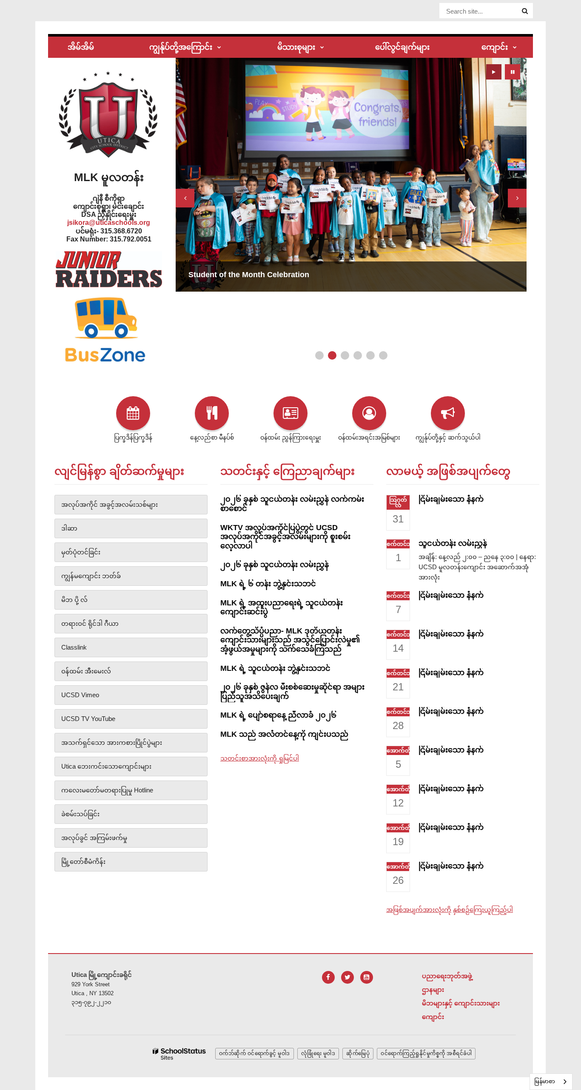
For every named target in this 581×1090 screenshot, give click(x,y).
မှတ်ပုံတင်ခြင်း (80, 552)
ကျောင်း (433, 1016)
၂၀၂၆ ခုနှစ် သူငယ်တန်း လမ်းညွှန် (274, 564)
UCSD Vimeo (80, 694)
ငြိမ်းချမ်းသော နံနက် (451, 499)
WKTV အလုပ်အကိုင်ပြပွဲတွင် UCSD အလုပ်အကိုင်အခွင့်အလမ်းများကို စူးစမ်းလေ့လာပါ (285, 536)
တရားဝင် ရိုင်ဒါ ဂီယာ (90, 623)
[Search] (525, 11)
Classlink (74, 647)
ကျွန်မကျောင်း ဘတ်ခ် (91, 575)
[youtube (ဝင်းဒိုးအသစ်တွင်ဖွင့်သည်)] (366, 977)
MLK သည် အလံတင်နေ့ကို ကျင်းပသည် (284, 734)
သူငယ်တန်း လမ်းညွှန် (453, 543)
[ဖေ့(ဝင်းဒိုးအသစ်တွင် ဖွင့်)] (328, 977)
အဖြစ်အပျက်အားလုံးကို (418, 909)
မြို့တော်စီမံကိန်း (83, 861)
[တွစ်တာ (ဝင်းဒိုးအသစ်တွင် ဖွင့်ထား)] (347, 977)
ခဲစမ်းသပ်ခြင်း (80, 814)
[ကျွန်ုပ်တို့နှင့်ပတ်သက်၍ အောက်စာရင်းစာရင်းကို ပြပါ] (219, 48)
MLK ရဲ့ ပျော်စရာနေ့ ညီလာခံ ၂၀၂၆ (278, 715)
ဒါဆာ (69, 528)
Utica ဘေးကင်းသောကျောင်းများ (106, 766)
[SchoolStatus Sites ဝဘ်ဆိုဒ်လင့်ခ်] (179, 1054)
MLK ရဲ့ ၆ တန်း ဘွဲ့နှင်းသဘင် (268, 583)
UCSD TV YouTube (88, 718)
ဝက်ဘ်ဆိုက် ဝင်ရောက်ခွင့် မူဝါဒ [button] (254, 1053)
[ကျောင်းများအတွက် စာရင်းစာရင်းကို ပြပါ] (515, 48)
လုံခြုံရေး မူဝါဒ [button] (318, 1053)
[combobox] (551, 1081)
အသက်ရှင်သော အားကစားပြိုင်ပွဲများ (111, 742)
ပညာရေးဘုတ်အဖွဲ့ (447, 975)
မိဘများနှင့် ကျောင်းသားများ (461, 1003)
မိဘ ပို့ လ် (74, 599)
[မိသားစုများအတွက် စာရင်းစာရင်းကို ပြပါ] (322, 48)
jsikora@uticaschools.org (108, 222)
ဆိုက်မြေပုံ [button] (358, 1053)
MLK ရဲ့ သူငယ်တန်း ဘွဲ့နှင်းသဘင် (275, 668)
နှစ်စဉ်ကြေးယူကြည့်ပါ (483, 909)
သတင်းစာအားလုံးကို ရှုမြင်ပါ (259, 758)
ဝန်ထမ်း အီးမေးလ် (86, 671)
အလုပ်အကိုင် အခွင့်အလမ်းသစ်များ (109, 504)
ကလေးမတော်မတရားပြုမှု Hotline (107, 790)
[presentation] (185, 198)
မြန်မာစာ (544, 1081)
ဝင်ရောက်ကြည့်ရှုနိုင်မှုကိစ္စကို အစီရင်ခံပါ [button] (426, 1053)
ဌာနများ (433, 989)
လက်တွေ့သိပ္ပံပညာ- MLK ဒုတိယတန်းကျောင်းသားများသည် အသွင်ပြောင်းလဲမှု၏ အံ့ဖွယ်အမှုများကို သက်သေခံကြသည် (290, 640)
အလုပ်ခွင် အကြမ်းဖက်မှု (94, 837)
